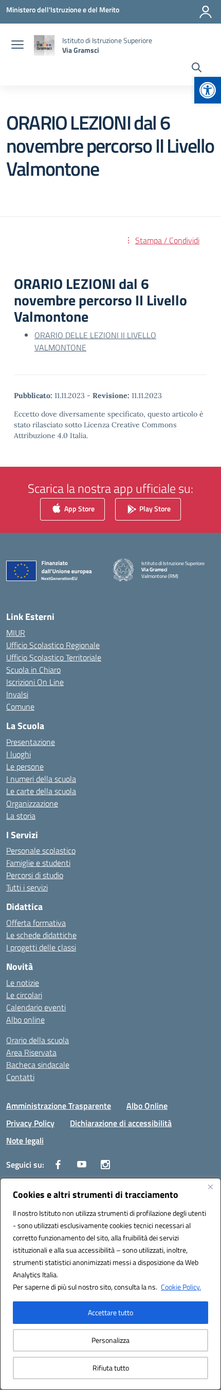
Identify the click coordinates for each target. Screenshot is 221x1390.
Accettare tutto (110, 1312)
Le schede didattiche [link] (41, 935)
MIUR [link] (15, 633)
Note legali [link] (25, 1140)
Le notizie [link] (22, 983)
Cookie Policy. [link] (181, 1286)
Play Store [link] (154, 508)
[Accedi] (205, 11)
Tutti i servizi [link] (27, 887)
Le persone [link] (25, 766)
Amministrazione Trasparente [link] (58, 1105)
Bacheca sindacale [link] (37, 1065)
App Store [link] (79, 508)
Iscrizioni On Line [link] (35, 682)
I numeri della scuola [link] (41, 779)
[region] (110, 1284)
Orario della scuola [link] (37, 1040)
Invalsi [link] (17, 694)
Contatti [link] (20, 1077)
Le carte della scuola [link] (41, 791)
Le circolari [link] (24, 995)
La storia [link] (20, 816)
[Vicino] (210, 1186)
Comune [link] (20, 706)
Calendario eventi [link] (36, 1007)
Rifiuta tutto (111, 1367)
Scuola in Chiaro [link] (33, 669)
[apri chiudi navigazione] (17, 45)
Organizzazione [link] (32, 803)
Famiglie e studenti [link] (38, 863)
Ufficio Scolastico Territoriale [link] (53, 657)
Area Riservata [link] (31, 1052)
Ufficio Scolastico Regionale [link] (53, 645)
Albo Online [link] (147, 1105)
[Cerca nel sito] (197, 68)
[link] (207, 90)
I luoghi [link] (18, 754)
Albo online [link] (25, 1019)
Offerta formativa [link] (36, 923)
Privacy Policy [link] (30, 1123)
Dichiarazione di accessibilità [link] (121, 1123)
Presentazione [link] (30, 742)
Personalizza (110, 1340)
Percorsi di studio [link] (34, 875)
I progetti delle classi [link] (41, 947)
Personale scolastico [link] (41, 850)
